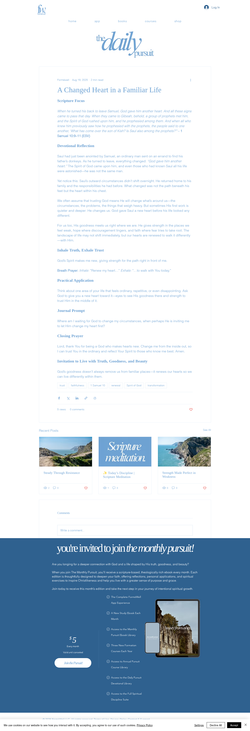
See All (207, 430)
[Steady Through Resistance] (65, 452)
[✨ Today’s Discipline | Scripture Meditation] (125, 452)
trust (62, 385)
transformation (156, 385)
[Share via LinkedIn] (77, 398)
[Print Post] (95, 398)
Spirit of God (134, 385)
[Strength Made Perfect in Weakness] (184, 452)
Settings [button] (199, 725)
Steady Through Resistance (62, 473)
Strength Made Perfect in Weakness (179, 474)
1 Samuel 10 (97, 385)
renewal (115, 385)
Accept (234, 725)
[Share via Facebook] (59, 398)
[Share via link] (86, 398)
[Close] (245, 725)
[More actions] (190, 80)
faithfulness (77, 385)
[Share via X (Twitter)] (68, 398)
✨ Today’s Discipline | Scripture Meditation (119, 475)
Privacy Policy (145, 725)
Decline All (216, 725)
